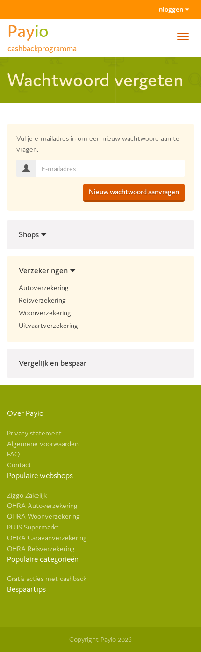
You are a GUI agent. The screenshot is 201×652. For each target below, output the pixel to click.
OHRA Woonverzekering (43, 516)
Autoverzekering (44, 287)
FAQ (13, 453)
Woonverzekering (45, 312)
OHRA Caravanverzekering (47, 537)
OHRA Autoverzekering (42, 505)
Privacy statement (34, 432)
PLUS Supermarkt (33, 526)
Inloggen (171, 9)
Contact (19, 464)
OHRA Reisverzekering (41, 548)
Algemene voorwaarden (43, 443)
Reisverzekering (42, 300)
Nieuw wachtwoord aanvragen (134, 191)
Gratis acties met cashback (46, 578)
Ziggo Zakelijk (27, 495)
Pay (42, 35)
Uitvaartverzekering (48, 325)
